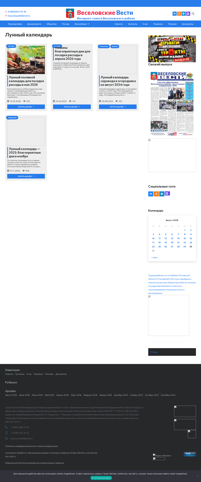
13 (172, 238)
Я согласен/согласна (101, 478)
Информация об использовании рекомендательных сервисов (34, 463)
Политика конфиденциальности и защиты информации (31, 446)
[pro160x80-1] (185, 424)
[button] (193, 13)
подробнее (69, 474)
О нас (29, 374)
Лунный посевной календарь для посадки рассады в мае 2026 (26, 80)
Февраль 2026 (90, 395)
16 (191, 238)
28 (178, 246)
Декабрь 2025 (121, 395)
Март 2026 (76, 395)
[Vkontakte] (175, 14)
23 (191, 242)
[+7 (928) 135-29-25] (8, 433)
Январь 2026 (106, 395)
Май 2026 (49, 395)
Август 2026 (11, 395)
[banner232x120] (185, 411)
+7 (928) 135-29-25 (20, 433)
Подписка (38, 374)
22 (184, 242)
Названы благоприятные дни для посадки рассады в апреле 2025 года (72, 53)
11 (160, 238)
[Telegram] (184, 14)
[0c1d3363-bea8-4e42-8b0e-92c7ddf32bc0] (172, 315)
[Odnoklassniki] (179, 14)
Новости (9, 374)
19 (165, 242)
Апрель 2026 (62, 395)
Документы (61, 374)
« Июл (155, 257)
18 (159, 242)
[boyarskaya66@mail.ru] (8, 438)
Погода (154, 352)
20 (172, 242)
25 (159, 246)
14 (178, 238)
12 (166, 238)
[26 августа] (172, 103)
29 (184, 246)
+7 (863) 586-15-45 (20, 427)
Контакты (19, 374)
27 (172, 246)
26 (165, 246)
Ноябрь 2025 (136, 395)
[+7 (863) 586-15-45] (8, 427)
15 (185, 238)
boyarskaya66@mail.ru (22, 438)
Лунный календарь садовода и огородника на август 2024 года (118, 80)
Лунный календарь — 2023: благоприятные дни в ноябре (25, 152)
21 (178, 242)
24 (153, 246)
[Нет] (197, 476)
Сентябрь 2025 (168, 395)
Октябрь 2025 (152, 395)
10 (153, 238)
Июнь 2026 (37, 395)
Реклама (49, 374)
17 (153, 242)
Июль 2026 (24, 395)
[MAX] (188, 14)
